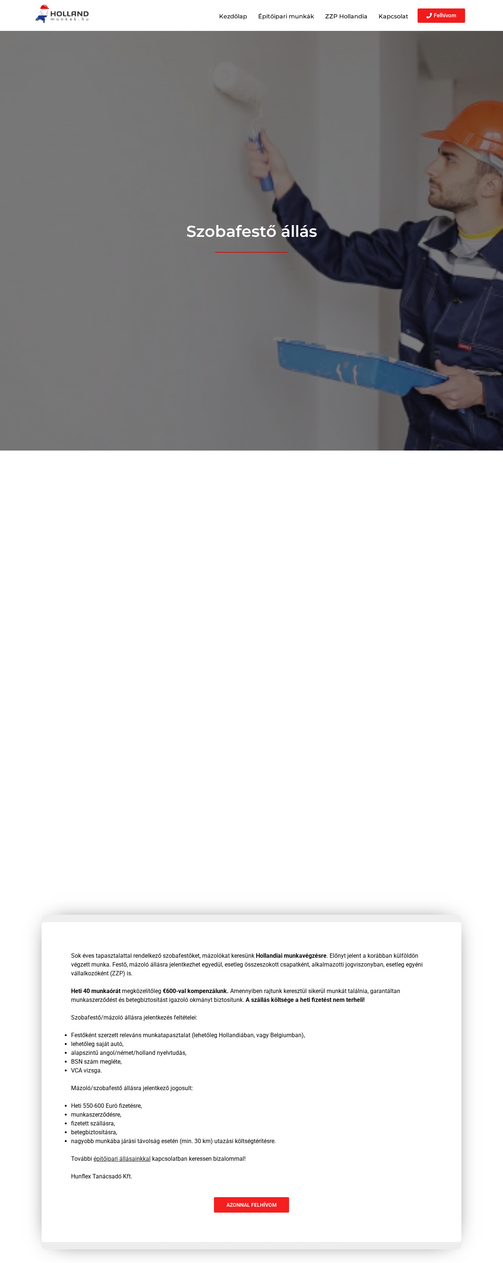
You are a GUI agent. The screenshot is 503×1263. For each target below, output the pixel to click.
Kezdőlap (233, 16)
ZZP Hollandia (346, 16)
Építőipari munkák (286, 16)
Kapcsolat (393, 16)
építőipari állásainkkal (122, 1158)
